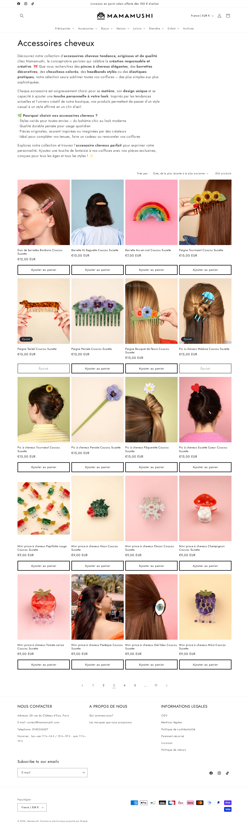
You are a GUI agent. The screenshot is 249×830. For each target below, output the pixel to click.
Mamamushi (33, 821)
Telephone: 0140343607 (33, 729)
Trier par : (143, 173)
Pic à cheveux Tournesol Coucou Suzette (39, 449)
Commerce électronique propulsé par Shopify (64, 821)
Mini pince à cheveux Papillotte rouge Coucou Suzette (42, 547)
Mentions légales (171, 722)
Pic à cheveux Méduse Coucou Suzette (204, 349)
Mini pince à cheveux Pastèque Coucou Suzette (97, 646)
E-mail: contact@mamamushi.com (38, 722)
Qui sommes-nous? (101, 715)
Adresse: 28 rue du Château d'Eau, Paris (43, 715)
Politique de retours (173, 750)
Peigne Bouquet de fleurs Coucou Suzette (147, 350)
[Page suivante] (166, 685)
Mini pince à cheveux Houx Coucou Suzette (94, 547)
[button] (22, 15)
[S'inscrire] (83, 772)
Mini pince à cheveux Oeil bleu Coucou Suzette (151, 646)
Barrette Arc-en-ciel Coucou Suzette (148, 250)
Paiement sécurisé (172, 736)
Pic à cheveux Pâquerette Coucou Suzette (147, 449)
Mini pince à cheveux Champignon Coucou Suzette (202, 547)
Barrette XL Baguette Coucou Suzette (94, 250)
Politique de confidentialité (178, 729)
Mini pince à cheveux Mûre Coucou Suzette (202, 646)
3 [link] (114, 685)
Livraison (167, 743)
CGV (164, 715)
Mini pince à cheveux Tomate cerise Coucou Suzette (41, 646)
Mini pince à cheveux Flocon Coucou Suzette (149, 547)
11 (156, 685)
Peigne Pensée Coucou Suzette (91, 349)
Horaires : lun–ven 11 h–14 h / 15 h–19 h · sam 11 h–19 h (52, 738)
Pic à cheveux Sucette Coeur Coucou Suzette (203, 449)
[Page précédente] (82, 685)
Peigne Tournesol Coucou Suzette (201, 250)
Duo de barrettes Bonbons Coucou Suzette (40, 251)
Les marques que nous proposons (110, 722)
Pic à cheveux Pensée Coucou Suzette (96, 447)
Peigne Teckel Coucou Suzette (37, 349)
